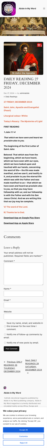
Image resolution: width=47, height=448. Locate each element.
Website (8, 311)
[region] (23, 427)
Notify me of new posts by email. (23, 343)
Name (7, 289)
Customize (23, 436)
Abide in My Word (27, 8)
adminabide (24, 93)
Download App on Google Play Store (22, 218)
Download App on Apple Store (19, 223)
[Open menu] (44, 8)
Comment (9, 261)
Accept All (23, 430)
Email (7, 300)
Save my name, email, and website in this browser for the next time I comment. (25, 326)
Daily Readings (11, 97)
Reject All (23, 443)
